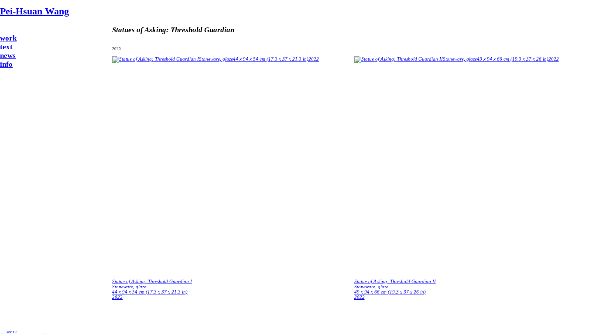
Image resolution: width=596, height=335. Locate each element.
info (6, 64)
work (8, 38)
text (6, 47)
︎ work (8, 331)
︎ (45, 331)
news (8, 55)
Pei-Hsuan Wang (34, 11)
